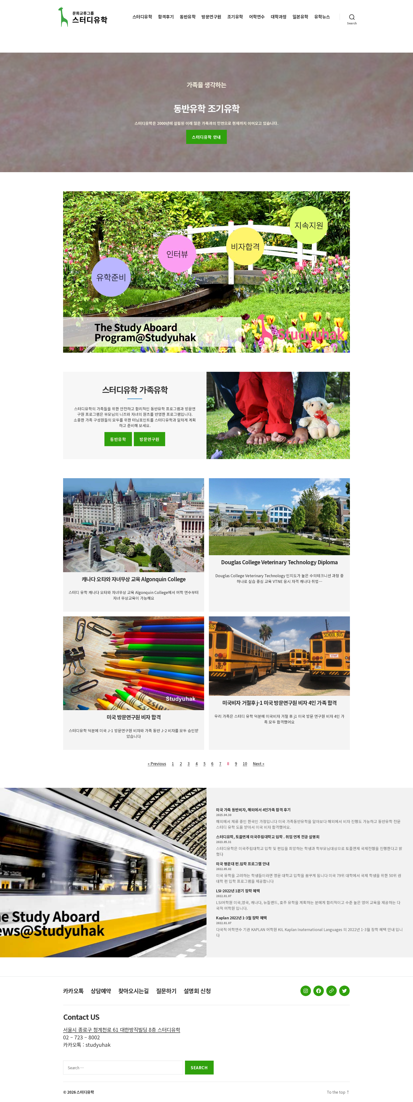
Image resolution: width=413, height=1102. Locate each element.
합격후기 (166, 16)
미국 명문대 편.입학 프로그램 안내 (242, 863)
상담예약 (101, 991)
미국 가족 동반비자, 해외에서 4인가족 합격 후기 (253, 809)
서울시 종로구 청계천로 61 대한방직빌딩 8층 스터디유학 (121, 1029)
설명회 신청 (197, 991)
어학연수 (257, 16)
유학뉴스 (322, 16)
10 (245, 763)
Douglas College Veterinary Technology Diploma (279, 562)
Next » (258, 763)
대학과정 (279, 16)
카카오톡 (73, 991)
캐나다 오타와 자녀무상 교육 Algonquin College (133, 579)
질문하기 (166, 991)
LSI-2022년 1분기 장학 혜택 (238, 891)
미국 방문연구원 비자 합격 (133, 717)
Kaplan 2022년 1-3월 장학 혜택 (241, 918)
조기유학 (235, 16)
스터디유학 (142, 16)
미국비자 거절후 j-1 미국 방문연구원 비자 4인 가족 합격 (279, 702)
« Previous (157, 763)
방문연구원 (211, 16)
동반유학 (188, 16)
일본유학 (300, 16)
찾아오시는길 (133, 991)
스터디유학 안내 (206, 137)
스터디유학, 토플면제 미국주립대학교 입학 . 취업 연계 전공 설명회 (267, 836)
